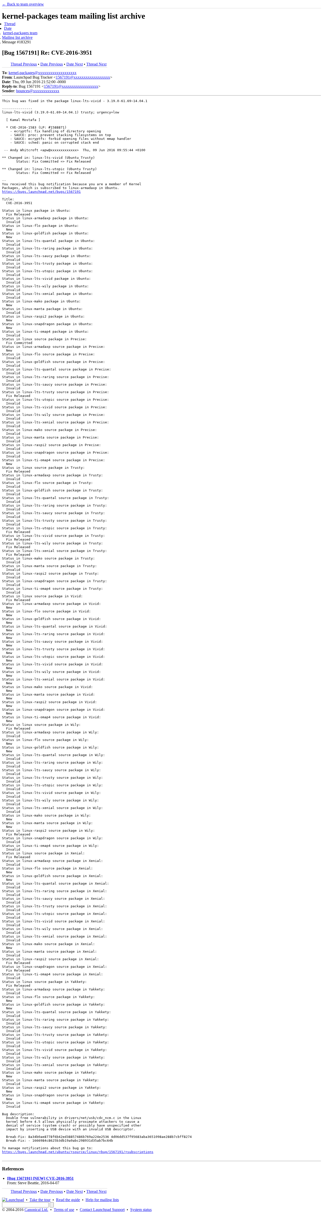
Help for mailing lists (102, 1200)
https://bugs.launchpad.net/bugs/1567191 (41, 192)
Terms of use (64, 1209)
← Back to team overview (23, 4)
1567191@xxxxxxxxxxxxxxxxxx (83, 77)
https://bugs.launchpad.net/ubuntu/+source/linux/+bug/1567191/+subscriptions (77, 1152)
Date (8, 28)
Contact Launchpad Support (102, 1209)
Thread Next (96, 64)
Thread (9, 24)
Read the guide (68, 1200)
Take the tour (40, 1200)
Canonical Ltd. (36, 1209)
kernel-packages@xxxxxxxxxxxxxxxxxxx (42, 73)
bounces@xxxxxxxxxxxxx (37, 91)
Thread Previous (24, 64)
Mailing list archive (17, 37)
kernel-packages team (20, 33)
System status (141, 1209)
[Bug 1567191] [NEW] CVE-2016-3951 (40, 1178)
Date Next (74, 64)
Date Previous (51, 64)
